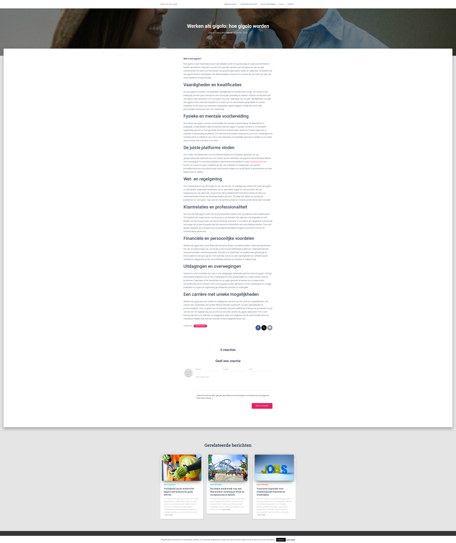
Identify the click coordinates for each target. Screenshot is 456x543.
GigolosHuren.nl (257, 161)
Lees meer (290, 540)
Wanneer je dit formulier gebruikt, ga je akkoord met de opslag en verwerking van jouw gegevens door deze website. (233, 397)
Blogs (281, 4)
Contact (290, 4)
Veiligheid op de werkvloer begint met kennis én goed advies (179, 491)
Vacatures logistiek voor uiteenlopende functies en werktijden (270, 491)
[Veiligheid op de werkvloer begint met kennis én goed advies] (181, 468)
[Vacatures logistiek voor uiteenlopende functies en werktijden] (274, 468)
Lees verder (168, 515)
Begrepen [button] (281, 540)
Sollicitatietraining (268, 4)
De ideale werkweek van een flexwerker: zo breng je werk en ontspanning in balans (227, 491)
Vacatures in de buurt (248, 4)
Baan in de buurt (230, 4)
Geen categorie (200, 326)
